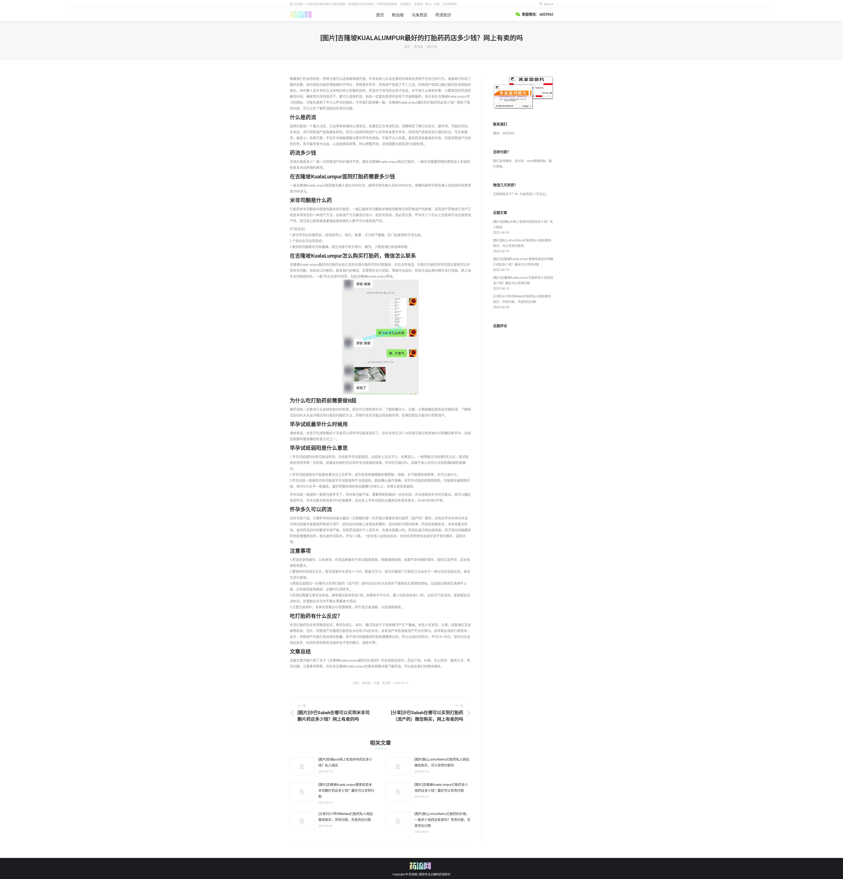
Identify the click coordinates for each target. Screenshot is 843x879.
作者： (382, 683)
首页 (407, 46)
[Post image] (302, 766)
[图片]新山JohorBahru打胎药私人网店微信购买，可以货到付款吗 (441, 762)
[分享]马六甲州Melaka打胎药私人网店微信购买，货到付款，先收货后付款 (345, 817)
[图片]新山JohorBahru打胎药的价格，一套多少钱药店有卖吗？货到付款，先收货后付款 (442, 820)
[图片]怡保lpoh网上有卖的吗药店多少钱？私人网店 (345, 762)
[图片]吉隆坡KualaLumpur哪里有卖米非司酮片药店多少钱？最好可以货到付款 (346, 790)
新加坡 (418, 46)
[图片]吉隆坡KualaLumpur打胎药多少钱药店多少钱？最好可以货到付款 (441, 788)
